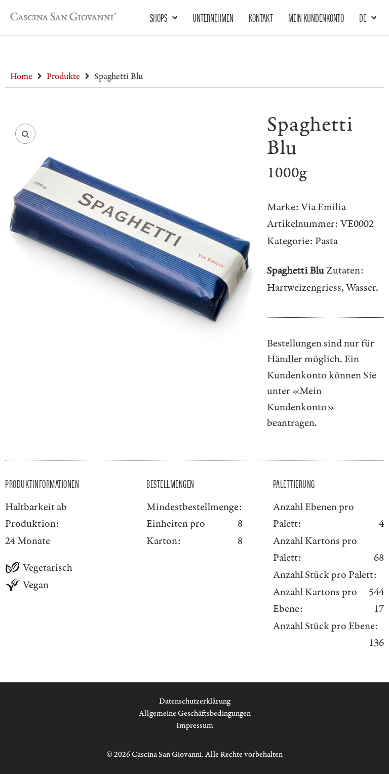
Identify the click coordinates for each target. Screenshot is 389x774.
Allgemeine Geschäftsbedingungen (195, 713)
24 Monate (27, 541)
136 (376, 643)
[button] (25, 134)
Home (21, 76)
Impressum (194, 725)
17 (379, 609)
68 (379, 558)
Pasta (326, 241)
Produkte (63, 76)
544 (376, 592)
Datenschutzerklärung (194, 701)
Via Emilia (323, 207)
